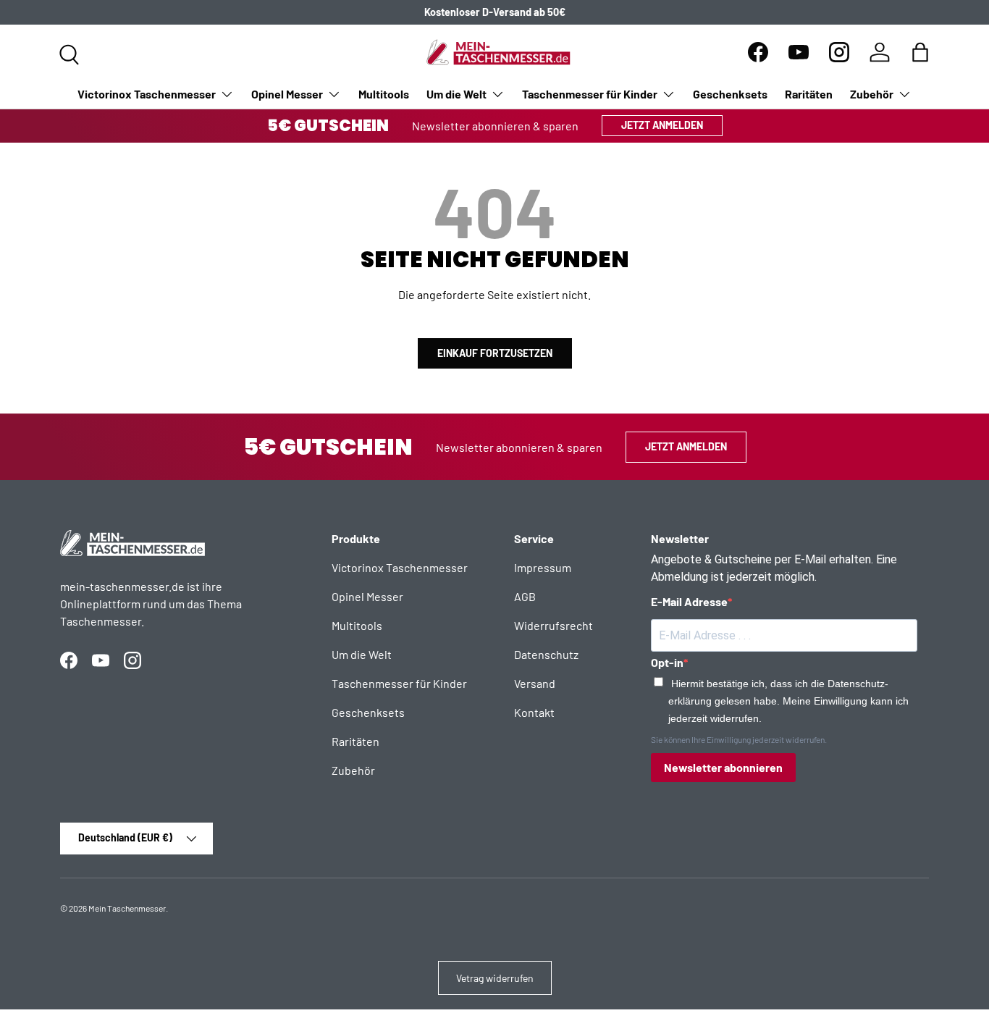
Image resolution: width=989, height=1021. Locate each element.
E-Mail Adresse (689, 601)
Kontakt (534, 712)
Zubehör (871, 94)
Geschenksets (730, 94)
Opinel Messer (287, 94)
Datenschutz (546, 654)
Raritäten (809, 94)
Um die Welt (456, 94)
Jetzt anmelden (662, 125)
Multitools (383, 94)
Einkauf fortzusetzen (494, 353)
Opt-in (667, 662)
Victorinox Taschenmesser (146, 94)
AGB (525, 596)
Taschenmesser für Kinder (589, 94)
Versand (534, 683)
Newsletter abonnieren (723, 767)
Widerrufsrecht (553, 625)
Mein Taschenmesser (127, 908)
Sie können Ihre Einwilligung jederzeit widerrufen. (739, 739)
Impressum (542, 567)
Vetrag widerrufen (495, 978)
